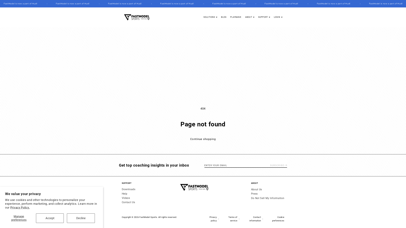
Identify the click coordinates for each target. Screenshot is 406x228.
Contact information (255, 219)
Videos (126, 198)
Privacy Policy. (20, 207)
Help (124, 193)
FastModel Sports (148, 217)
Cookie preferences (278, 219)
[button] (210, 17)
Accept (50, 218)
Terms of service (232, 219)
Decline (81, 218)
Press (254, 193)
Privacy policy (213, 219)
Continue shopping (203, 139)
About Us (256, 189)
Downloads (128, 189)
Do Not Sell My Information (267, 198)
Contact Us (128, 202)
